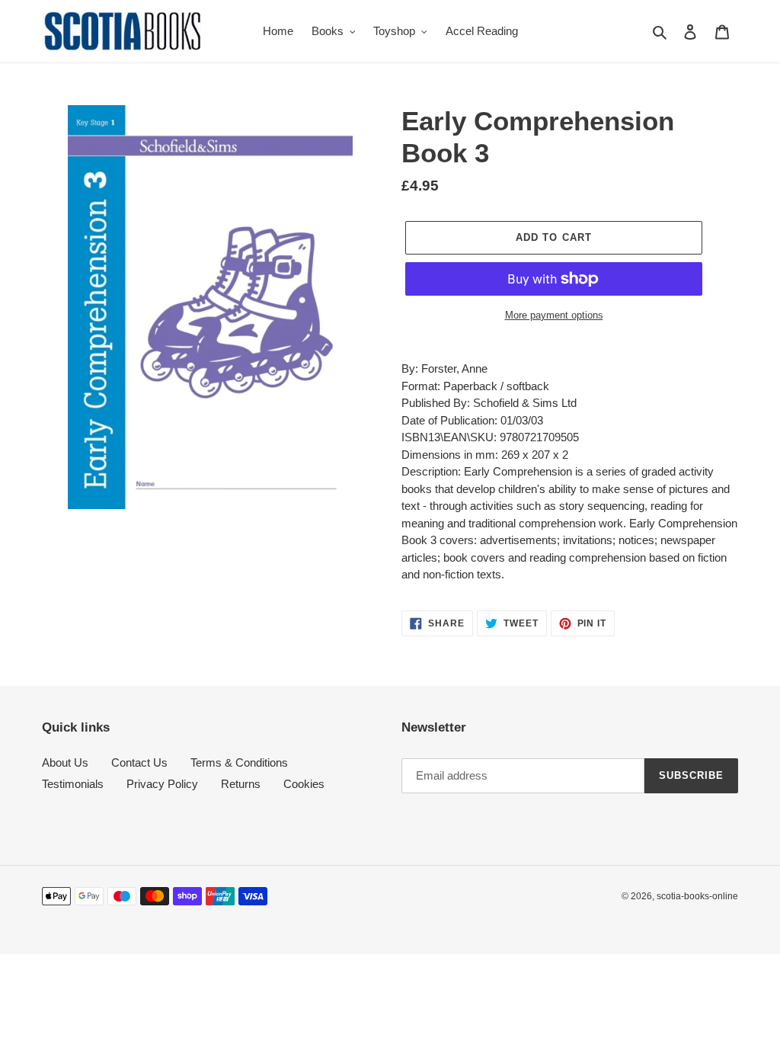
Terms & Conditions (239, 762)
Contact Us (139, 762)
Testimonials (73, 783)
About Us (65, 762)
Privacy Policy (162, 783)
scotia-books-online (697, 896)
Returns (241, 783)
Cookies (303, 783)
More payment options (554, 315)
